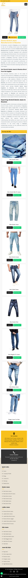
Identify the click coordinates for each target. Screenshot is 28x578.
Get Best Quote (13, 37)
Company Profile (7, 473)
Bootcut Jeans (6, 556)
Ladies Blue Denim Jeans (9, 516)
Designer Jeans (6, 559)
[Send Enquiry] (14, 22)
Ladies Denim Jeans (8, 513)
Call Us (5, 37)
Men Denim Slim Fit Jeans (9, 493)
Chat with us (22, 37)
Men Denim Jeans (7, 491)
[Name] (26, 4)
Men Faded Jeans (7, 501)
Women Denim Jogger (8, 518)
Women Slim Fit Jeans (8, 523)
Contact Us (14, 460)
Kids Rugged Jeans (7, 538)
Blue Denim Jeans (7, 496)
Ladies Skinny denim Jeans (9, 521)
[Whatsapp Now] (1, 573)
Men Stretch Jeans (7, 498)
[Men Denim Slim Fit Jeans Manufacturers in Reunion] (14, 178)
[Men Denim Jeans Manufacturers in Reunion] (14, 146)
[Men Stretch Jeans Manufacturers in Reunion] (14, 243)
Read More (10, 162)
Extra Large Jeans (7, 554)
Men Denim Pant (7, 503)
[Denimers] (3, 4)
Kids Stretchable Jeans (8, 536)
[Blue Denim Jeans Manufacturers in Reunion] (14, 211)
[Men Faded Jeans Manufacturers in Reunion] (14, 276)
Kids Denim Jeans (7, 531)
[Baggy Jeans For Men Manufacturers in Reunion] (14, 406)
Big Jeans (5, 551)
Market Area (6, 483)
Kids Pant (5, 543)
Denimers (11, 569)
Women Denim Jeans (8, 511)
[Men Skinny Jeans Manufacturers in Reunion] (14, 373)
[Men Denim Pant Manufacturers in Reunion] (14, 308)
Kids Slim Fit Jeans (7, 541)
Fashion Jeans (6, 561)
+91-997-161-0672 (6, 1)
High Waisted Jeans (7, 563)
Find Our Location (14, 445)
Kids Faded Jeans (7, 534)
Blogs (4, 476)
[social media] (11, 572)
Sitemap (5, 481)
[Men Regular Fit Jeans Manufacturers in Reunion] (14, 341)
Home (4, 471)
